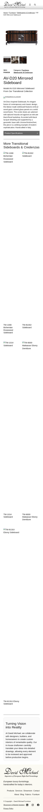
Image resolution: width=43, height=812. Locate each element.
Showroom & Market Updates (14, 805)
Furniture (12, 13)
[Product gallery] (21, 36)
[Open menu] (30, 4)
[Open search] (35, 4)
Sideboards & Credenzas (26, 13)
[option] (15, 60)
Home (5, 13)
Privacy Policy (8, 808)
